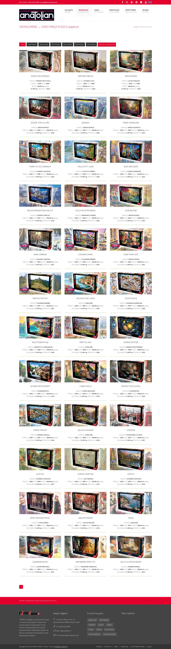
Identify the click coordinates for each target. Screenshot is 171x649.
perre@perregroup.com (70, 635)
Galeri (96, 10)
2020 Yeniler (79, 44)
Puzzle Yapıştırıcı (94, 634)
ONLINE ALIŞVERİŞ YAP (107, 44)
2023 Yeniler (44, 44)
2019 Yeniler (91, 44)
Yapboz (109, 625)
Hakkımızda (124, 647)
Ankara (99, 629)
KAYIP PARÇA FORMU (138, 647)
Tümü (22, 44)
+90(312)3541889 (64, 627)
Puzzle (101, 625)
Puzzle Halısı (109, 629)
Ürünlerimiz (108, 647)
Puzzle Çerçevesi (110, 634)
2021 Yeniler (67, 44)
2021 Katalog (104, 620)
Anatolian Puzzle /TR (61, 647)
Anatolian (92, 625)
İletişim (145, 10)
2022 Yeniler (56, 44)
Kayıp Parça (92, 620)
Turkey (91, 629)
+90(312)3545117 (65, 631)
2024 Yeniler (32, 44)
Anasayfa (69, 10)
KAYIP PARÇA (130, 10)
